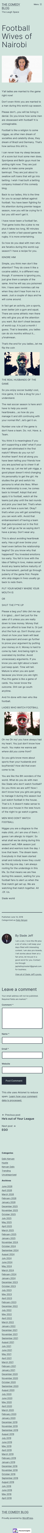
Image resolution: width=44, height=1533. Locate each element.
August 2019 (8, 1434)
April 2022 (7, 1318)
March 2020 (8, 1410)
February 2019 (9, 1458)
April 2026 (7, 1190)
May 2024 (7, 1266)
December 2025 (10, 1206)
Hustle (5, 1163)
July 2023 (6, 1290)
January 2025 (8, 1238)
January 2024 (9, 1278)
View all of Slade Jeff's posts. (28, 974)
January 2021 (8, 1370)
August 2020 (8, 1390)
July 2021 (6, 1346)
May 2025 (7, 1222)
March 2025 (8, 1230)
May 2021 (6, 1354)
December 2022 (10, 1306)
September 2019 (10, 1430)
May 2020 (7, 1402)
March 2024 (8, 1270)
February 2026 (9, 1198)
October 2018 (8, 1474)
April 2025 (7, 1226)
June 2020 (7, 1398)
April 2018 (7, 1498)
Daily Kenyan (21, 920)
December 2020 (10, 1374)
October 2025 (9, 1214)
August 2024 (8, 1254)
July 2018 (6, 1486)
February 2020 (9, 1414)
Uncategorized (9, 1174)
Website (6, 1063)
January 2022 (8, 1326)
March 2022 (8, 1322)
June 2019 (7, 1442)
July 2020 (6, 1394)
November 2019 (10, 1426)
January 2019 (8, 1462)
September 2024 (10, 1250)
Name (5, 1034)
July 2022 (6, 1310)
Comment (7, 1005)
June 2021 (7, 1350)
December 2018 (9, 1466)
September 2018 (10, 1478)
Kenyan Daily (8, 1167)
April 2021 (7, 1358)
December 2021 (9, 1330)
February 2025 (9, 1234)
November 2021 (10, 1334)
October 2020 (9, 1382)
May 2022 (7, 1314)
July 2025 (6, 1218)
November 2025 (10, 1210)
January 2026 (8, 1202)
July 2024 (7, 1258)
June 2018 (7, 1490)
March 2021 (7, 1362)
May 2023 (7, 1294)
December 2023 (10, 1282)
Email (5, 1049)
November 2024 (10, 1242)
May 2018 (6, 1494)
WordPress (27, 1518)
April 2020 (7, 1406)
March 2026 (8, 1194)
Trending (6, 1170)
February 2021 (9, 1366)
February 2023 (9, 1302)
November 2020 (10, 1378)
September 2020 (10, 1386)
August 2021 (8, 1342)
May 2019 (6, 1446)
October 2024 (9, 1246)
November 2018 (10, 1470)
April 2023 (7, 1298)
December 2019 (9, 1422)
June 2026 (7, 1186)
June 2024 (7, 1262)
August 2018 (8, 1482)
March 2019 (7, 1454)
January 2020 (8, 1418)
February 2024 (9, 1274)
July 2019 (6, 1438)
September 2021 (10, 1338)
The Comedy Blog (15, 1512)
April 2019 (7, 1450)
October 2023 (9, 1286)
